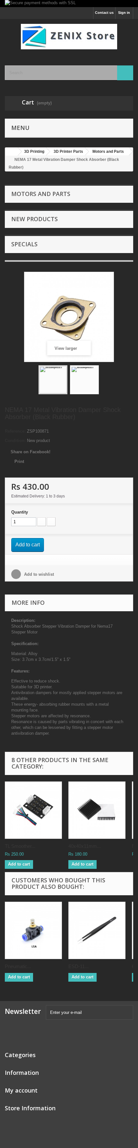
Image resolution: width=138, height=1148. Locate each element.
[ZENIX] (69, 36)
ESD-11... (78, 966)
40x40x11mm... (84, 846)
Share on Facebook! (30, 451)
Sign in (124, 13)
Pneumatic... (18, 966)
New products (34, 219)
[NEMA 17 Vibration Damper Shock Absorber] (53, 380)
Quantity (19, 512)
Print (19, 461)
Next (104, 381)
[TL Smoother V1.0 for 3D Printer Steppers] (33, 810)
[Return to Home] (11, 152)
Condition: (15, 440)
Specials (24, 244)
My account (21, 1090)
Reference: (15, 431)
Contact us (104, 13)
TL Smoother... (20, 846)
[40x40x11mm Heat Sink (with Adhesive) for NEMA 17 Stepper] (96, 810)
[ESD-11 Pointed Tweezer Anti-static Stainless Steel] (96, 930)
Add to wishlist (38, 574)
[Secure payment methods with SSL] (69, 3)
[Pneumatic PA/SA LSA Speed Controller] (33, 930)
